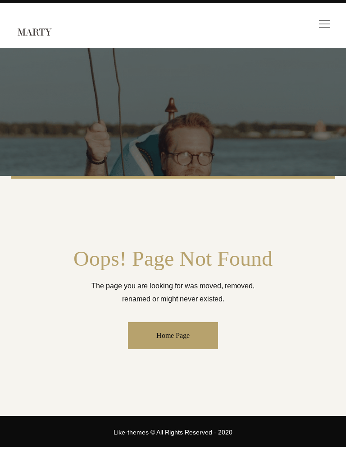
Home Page (173, 335)
